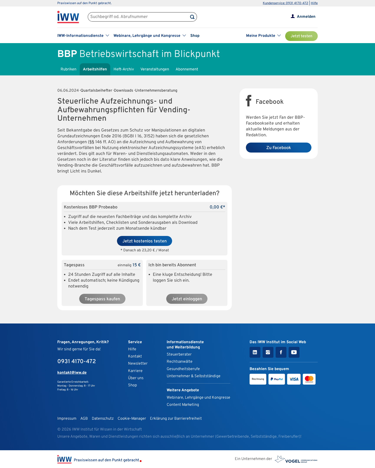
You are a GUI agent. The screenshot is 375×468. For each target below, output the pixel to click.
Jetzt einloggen (187, 299)
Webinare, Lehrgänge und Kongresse (198, 397)
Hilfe (314, 3)
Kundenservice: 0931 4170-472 (285, 3)
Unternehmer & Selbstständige (193, 376)
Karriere (135, 371)
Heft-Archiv (123, 69)
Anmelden (306, 16)
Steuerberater (179, 354)
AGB (84, 418)
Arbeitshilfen (95, 69)
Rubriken (68, 69)
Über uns (135, 378)
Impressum (66, 418)
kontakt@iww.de (72, 372)
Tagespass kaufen (102, 299)
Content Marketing (183, 404)
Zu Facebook (278, 148)
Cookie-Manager (132, 418)
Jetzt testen (301, 36)
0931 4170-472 (76, 361)
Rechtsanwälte (179, 361)
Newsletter (138, 363)
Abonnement (187, 69)
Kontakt (135, 356)
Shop (194, 35)
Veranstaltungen (154, 69)
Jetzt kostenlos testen (144, 241)
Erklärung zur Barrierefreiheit (176, 418)
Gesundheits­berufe (183, 369)
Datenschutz (103, 418)
